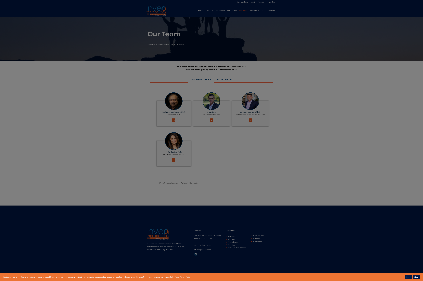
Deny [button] (408, 277)
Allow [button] (416, 277)
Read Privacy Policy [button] (183, 277)
